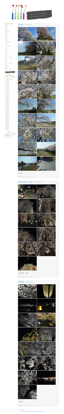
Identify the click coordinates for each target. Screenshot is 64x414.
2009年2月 (7, 128)
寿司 (6, 58)
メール (6, 32)
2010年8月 (7, 100)
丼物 (6, 54)
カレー (6, 47)
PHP (6, 28)
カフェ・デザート (8, 46)
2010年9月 (7, 99)
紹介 (6, 26)
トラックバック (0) (32, 176)
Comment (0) (26, 176)
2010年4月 (7, 107)
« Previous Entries (20, 409)
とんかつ (6, 43)
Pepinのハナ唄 (7, 137)
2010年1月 (7, 111)
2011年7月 (7, 83)
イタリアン (7, 44)
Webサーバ (7, 29)
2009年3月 (7, 127)
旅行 (6, 36)
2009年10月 (7, 116)
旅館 (6, 60)
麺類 (6, 67)
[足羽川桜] (20, 24)
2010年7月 (7, 102)
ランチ (6, 51)
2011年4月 (7, 88)
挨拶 (6, 34)
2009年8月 (7, 119)
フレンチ (6, 50)
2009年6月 (7, 122)
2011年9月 (7, 80)
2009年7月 (7, 121)
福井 (22, 176)
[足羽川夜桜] (21, 281)
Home (6, 25)
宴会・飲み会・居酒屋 (8, 57)
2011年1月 (7, 93)
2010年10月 (7, 97)
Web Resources (42, 411)
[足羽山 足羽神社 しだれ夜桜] (25, 182)
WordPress (7, 31)
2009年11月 (7, 114)
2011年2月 (7, 91)
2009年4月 (7, 125)
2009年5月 (7, 124)
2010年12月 (7, 94)
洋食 (6, 61)
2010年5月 (7, 105)
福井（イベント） (8, 68)
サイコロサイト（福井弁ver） (10, 133)
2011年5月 (7, 86)
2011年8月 (7, 82)
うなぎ (6, 40)
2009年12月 (7, 113)
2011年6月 (7, 85)
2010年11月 (7, 96)
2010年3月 (7, 108)
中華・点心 (7, 53)
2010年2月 (7, 110)
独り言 (6, 37)
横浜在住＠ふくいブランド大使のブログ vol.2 (10, 135)
